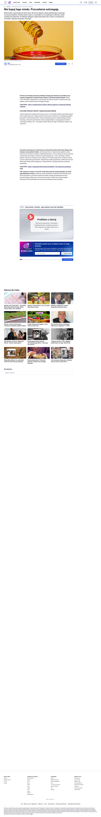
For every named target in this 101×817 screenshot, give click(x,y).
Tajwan (28, 788)
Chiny (52, 783)
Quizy (30, 2)
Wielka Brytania (30, 794)
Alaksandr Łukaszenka (78, 784)
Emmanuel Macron (78, 783)
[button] (85, 2)
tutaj (31, 814)
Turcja (28, 781)
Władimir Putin (77, 781)
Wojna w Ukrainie (54, 786)
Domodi (5, 778)
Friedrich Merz (77, 789)
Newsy (52, 778)
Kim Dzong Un (77, 778)
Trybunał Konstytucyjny (55, 784)
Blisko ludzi (16, 2)
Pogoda (44, 2)
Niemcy (28, 791)
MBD (9, 63)
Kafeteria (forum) (7, 779)
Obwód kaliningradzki (55, 781)
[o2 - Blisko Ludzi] (10, 2)
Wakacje (52, 789)
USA (28, 789)
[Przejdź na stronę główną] (5, 3)
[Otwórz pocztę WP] (81, 2)
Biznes (51, 2)
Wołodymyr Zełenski (78, 788)
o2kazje (24, 2)
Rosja (28, 783)
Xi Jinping (76, 786)
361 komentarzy (61, 64)
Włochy (28, 784)
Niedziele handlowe (55, 779)
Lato (52, 788)
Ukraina (28, 779)
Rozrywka (37, 2)
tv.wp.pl (5, 781)
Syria (28, 786)
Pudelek (5, 783)
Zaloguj (91, 2)
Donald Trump (77, 779)
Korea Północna (30, 778)
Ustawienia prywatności (73, 804)
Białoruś (29, 792)
